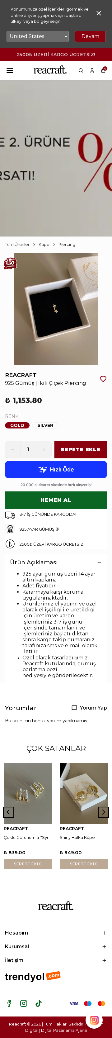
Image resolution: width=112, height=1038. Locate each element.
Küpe (44, 244)
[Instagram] (23, 1003)
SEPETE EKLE (80, 449)
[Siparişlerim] (92, 70)
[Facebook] (8, 1003)
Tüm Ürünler (17, 244)
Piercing (66, 244)
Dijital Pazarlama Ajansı (64, 1030)
